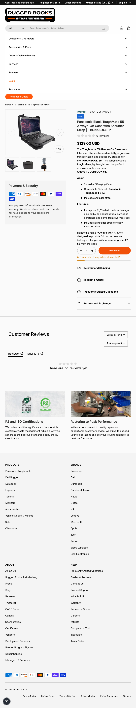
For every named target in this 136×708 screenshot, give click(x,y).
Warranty (76, 602)
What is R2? (77, 596)
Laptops (10, 490)
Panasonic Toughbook (18, 471)
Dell (73, 477)
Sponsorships (13, 621)
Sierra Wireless (79, 547)
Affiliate (75, 621)
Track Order (77, 641)
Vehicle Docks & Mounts (19, 515)
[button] (7, 701)
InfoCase (82, 111)
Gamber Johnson (80, 490)
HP (72, 509)
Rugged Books (20, 689)
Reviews (10, 596)
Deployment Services (17, 641)
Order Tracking (73, 2)
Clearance (11, 528)
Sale (7, 522)
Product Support (80, 590)
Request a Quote (80, 609)
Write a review (116, 334)
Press (8, 583)
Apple (74, 528)
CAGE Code (12, 609)
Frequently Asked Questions (87, 570)
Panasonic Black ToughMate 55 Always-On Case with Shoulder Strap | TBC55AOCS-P (32, 105)
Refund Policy (47, 696)
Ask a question (115, 343)
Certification (12, 628)
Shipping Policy (88, 696)
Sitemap (127, 696)
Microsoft (76, 522)
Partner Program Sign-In (19, 647)
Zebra (74, 541)
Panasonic (76, 471)
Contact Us (77, 583)
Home (8, 105)
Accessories (12, 509)
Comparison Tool (80, 628)
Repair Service (13, 653)
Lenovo (75, 515)
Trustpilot (10, 602)
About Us (10, 570)
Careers (75, 615)
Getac (74, 502)
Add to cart (114, 250)
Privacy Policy (29, 696)
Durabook (10, 483)
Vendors (10, 634)
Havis (74, 496)
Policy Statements (109, 696)
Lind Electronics (80, 553)
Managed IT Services (17, 660)
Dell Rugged (12, 477)
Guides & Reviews (81, 577)
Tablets (9, 496)
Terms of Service (67, 696)
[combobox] (57, 28)
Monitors (10, 502)
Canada (9, 615)
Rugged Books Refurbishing (21, 577)
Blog (7, 590)
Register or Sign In (50, 2)
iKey (73, 534)
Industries (76, 634)
